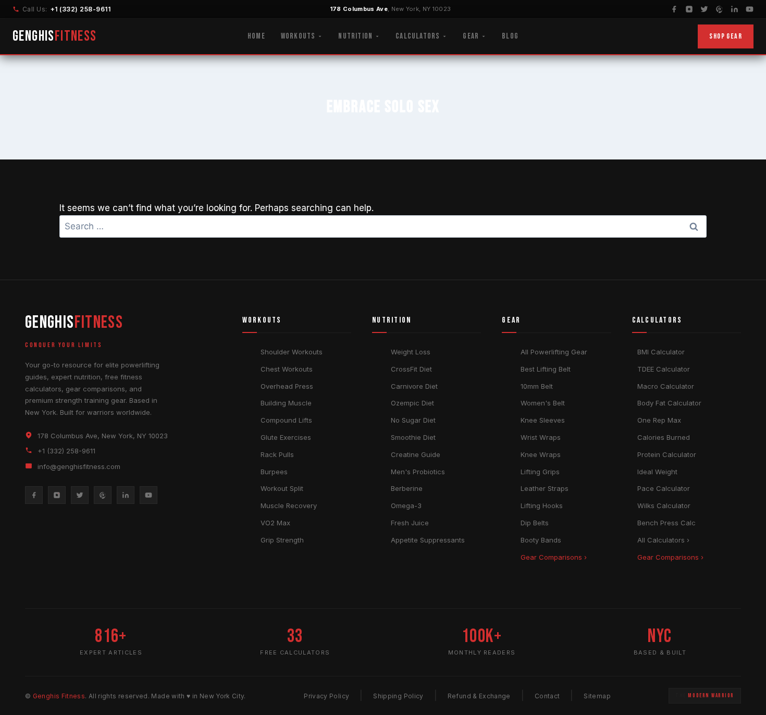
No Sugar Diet (413, 420)
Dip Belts (535, 523)
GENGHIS (55, 36)
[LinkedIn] (734, 9)
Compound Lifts (286, 420)
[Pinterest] (719, 9)
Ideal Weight (657, 471)
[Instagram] (689, 9)
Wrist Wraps (541, 437)
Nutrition (355, 36)
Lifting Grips (540, 471)
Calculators (418, 36)
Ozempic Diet (412, 403)
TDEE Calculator (663, 369)
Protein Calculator (666, 454)
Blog (510, 36)
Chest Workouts (287, 369)
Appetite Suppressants (428, 540)
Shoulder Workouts (292, 352)
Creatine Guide (415, 454)
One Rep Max (659, 420)
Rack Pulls (277, 454)
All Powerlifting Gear (554, 352)
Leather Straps (545, 488)
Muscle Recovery (289, 505)
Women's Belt (543, 403)
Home (256, 36)
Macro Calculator (665, 386)
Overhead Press (287, 386)
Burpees (274, 471)
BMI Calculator (661, 352)
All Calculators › (663, 540)
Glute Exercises (286, 437)
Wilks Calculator (663, 505)
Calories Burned (663, 437)
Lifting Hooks (542, 505)
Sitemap (597, 696)
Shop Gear (725, 36)
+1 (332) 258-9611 (80, 9)
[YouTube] (749, 9)
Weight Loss (410, 352)
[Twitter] (704, 9)
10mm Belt (537, 386)
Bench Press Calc (666, 523)
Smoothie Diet (413, 437)
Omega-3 (406, 505)
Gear (471, 36)
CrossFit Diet (411, 369)
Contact (547, 696)
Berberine (407, 488)
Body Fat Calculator (669, 403)
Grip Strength (282, 540)
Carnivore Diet (414, 386)
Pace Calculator (663, 488)
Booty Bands (541, 540)
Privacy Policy (326, 696)
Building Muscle (286, 403)
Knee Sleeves (543, 420)
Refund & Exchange (479, 696)
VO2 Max (275, 523)
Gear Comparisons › (554, 557)
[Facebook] (674, 9)
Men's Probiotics (418, 471)
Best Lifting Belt (546, 369)
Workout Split (282, 488)
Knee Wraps (541, 454)
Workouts (298, 36)
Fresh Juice (410, 523)
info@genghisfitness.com (79, 466)
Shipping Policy (398, 696)
